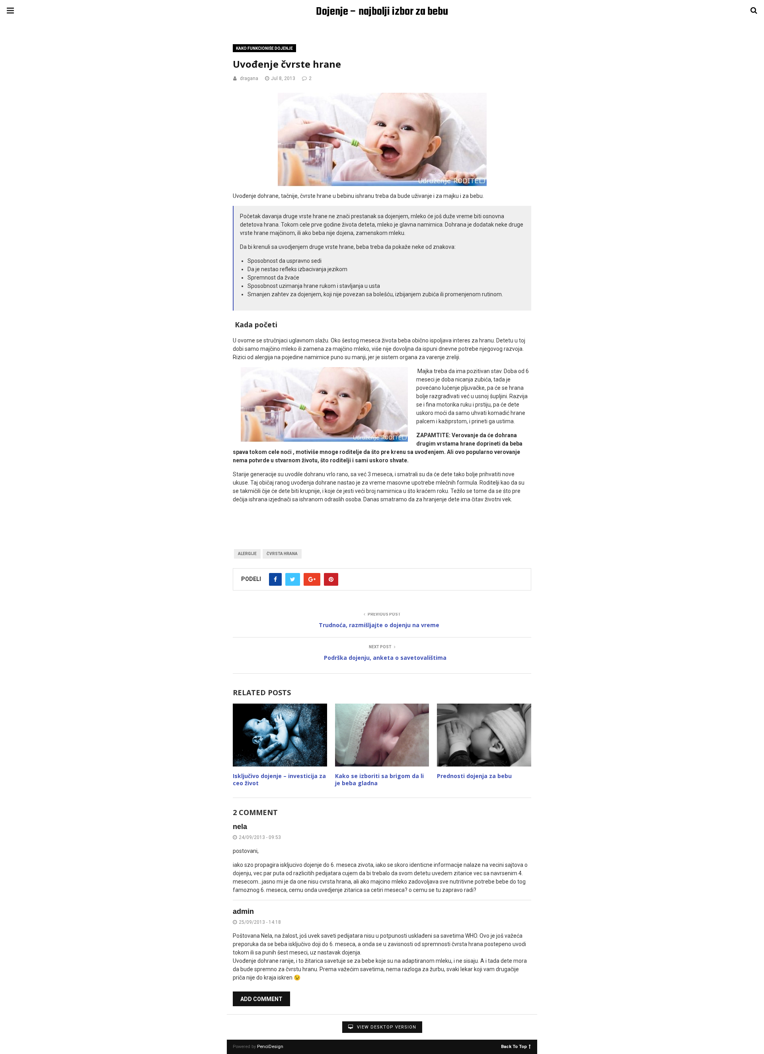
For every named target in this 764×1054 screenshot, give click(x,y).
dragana (249, 78)
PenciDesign (270, 1046)
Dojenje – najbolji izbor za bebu (382, 11)
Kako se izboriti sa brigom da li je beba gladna (379, 779)
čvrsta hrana (282, 553)
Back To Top (514, 1046)
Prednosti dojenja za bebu (474, 776)
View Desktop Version (385, 1027)
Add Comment (261, 999)
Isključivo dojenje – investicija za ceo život (279, 779)
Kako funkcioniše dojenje (264, 48)
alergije (247, 553)
